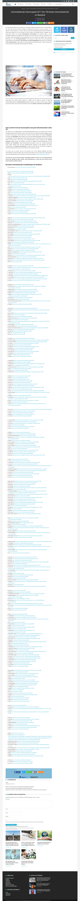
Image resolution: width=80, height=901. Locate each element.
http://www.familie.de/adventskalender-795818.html (23, 338)
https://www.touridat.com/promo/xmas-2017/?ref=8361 (23, 680)
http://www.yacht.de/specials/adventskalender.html (21, 763)
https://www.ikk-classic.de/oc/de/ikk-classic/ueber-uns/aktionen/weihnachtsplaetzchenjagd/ (31, 409)
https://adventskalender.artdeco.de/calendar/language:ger (23, 194)
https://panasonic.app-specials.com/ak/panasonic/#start (24, 557)
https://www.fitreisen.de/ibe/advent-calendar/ (21, 356)
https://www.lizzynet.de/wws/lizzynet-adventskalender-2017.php (25, 473)
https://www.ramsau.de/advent (18, 590)
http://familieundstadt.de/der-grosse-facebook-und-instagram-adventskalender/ (32, 340)
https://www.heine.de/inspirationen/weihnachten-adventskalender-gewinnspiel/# (27, 390)
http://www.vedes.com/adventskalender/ (19, 728)
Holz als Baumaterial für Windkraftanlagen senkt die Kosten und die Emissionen (12, 844)
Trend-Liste (8, 893)
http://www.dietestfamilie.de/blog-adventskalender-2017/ (25, 291)
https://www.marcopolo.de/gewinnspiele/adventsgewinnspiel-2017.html (27, 502)
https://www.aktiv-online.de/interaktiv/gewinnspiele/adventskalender (27, 181)
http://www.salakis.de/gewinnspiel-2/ (19, 614)
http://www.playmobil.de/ (17, 584)
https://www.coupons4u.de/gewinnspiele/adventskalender (25, 273)
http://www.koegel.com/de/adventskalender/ (20, 440)
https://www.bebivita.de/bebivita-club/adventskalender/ (23, 250)
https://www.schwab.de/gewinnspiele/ (19, 666)
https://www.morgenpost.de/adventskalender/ (26, 256)
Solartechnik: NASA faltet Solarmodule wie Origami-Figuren (27, 863)
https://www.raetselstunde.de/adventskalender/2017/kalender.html (19, 788)
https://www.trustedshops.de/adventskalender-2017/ (24, 684)
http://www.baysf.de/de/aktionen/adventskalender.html (30, 251)
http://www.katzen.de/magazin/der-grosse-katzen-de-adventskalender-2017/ (28, 455)
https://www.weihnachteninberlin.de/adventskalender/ (28, 741)
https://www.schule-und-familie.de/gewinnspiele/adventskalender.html (30, 651)
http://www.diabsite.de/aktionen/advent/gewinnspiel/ (25, 289)
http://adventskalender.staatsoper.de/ (25, 225)
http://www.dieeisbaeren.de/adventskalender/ (27, 318)
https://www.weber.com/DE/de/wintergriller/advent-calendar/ (23, 752)
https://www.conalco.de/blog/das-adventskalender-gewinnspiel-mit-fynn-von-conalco (29, 278)
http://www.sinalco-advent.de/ (18, 625)
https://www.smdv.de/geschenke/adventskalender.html (22, 627)
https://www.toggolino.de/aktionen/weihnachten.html (22, 688)
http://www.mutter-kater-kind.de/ (22, 495)
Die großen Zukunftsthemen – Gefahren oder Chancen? (44, 843)
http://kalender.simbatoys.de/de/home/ (20, 662)
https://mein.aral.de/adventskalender (17, 207)
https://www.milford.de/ (16, 508)
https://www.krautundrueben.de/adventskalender (25, 445)
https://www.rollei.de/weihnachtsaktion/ (19, 608)
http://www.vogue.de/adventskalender (18, 724)
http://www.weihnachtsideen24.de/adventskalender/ (27, 742)
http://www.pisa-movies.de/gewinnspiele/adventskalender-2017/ (27, 565)
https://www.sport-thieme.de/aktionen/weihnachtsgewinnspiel (26, 638)
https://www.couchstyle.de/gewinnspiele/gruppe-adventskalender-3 (26, 272)
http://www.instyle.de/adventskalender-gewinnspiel (21, 412)
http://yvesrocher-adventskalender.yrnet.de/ (23, 761)
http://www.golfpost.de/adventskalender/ (20, 365)
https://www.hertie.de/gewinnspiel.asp (18, 377)
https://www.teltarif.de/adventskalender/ (19, 671)
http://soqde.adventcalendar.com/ (18, 628)
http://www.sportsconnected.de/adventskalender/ (25, 636)
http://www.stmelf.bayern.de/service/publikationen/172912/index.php (35, 224)
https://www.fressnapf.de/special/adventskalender (23, 348)
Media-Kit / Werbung (10, 884)
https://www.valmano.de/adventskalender (20, 717)
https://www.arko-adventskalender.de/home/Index (21, 192)
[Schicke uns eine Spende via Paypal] (23, 776)
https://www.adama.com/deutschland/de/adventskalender (23, 213)
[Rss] (71, 1)
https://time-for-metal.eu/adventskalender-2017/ (24, 675)
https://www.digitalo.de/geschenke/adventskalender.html (23, 292)
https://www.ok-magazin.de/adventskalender (23, 543)
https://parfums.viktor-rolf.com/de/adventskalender (27, 579)
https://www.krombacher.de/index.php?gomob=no (24, 451)
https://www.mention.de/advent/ (18, 489)
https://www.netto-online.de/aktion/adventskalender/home (29, 535)
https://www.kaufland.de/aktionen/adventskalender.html (23, 433)
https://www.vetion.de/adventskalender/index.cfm (21, 720)
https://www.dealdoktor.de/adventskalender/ (22, 304)
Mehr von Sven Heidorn (11, 828)
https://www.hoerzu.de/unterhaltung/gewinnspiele (21, 388)
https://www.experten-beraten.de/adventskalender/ (26, 326)
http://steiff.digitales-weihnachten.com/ (18, 643)
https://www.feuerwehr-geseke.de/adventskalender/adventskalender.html (31, 341)
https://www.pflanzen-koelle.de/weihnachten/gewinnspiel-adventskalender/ (29, 586)
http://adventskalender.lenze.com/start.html (20, 460)
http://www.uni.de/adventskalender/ (18, 705)
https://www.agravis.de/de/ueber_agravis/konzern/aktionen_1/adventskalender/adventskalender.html (28, 176)
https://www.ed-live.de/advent (18, 314)
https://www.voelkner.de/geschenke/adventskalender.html (24, 727)
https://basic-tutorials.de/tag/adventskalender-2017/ (25, 221)
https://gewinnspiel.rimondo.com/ (19, 609)
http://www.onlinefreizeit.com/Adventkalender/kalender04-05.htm (27, 544)
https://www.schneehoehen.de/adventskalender (24, 615)
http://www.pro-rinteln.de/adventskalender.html (22, 574)
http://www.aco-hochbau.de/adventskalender (23, 171)
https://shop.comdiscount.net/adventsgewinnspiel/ (24, 270)
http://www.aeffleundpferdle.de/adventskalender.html (25, 205)
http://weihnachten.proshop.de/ (18, 578)
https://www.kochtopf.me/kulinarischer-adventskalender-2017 (24, 450)
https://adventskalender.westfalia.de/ (23, 751)
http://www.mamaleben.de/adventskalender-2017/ (23, 484)
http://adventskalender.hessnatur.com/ (20, 379)
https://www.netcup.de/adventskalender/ (20, 521)
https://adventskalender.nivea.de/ (17, 524)
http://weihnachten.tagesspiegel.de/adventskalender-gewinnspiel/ (27, 670)
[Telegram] (73, 1)
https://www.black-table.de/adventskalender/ (22, 235)
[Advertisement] (29, 55)
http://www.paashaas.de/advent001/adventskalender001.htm (25, 558)
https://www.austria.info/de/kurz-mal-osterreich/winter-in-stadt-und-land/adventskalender (31, 195)
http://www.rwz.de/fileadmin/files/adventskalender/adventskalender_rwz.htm (26, 603)
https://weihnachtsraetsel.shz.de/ (17, 622)
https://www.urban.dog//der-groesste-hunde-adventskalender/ (25, 706)
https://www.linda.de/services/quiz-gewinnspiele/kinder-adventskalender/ (30, 470)
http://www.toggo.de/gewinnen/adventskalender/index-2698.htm (24, 676)
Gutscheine (8, 895)
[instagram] (69, 1)
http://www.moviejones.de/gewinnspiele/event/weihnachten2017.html (27, 507)
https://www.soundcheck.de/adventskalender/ (23, 653)
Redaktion (8, 880)
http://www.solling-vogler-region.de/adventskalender (27, 654)
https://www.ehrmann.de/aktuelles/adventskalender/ (22, 329)
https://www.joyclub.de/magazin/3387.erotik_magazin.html (23, 421)
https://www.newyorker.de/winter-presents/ (22, 537)
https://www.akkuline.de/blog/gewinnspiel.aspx (21, 202)
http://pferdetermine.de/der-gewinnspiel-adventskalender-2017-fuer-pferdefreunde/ (31, 561)
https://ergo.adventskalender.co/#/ (17, 332)
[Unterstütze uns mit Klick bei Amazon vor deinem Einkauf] (34, 776)
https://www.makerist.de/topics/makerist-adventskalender (24, 482)
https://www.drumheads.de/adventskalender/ (22, 297)
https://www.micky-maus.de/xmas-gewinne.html (23, 512)
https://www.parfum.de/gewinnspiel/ (20, 576)
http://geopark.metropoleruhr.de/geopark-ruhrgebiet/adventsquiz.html (28, 371)
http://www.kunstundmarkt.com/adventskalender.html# (26, 442)
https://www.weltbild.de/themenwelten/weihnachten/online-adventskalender (27, 755)
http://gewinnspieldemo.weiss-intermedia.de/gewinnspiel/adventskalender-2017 (30, 494)
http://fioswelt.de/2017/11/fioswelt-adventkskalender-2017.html (25, 343)
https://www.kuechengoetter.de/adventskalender (24, 443)
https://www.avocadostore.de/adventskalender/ (24, 203)
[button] (29, 23)
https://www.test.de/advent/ (17, 689)
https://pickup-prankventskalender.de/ (19, 459)
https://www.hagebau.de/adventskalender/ (20, 375)
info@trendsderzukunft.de (42, 154)
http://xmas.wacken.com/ (17, 733)
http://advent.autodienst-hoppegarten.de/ (26, 197)
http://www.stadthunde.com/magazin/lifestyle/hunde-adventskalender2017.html (29, 641)
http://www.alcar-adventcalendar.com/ (18, 177)
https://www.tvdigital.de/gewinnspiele (20, 686)
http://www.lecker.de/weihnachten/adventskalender (21, 477)
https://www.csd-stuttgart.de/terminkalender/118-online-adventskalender (28, 277)
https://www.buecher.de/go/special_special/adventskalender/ (25, 248)
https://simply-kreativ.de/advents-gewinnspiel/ (24, 623)
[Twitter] (64, 1)
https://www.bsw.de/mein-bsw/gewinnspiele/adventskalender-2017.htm (25, 247)
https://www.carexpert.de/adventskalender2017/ (22, 265)
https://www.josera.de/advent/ (17, 424)
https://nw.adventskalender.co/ (26, 522)
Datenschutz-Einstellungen (11, 886)
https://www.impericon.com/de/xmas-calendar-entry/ (23, 411)
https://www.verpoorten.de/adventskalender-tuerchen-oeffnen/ (25, 719)
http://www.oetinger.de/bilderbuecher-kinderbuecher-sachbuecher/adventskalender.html (33, 541)
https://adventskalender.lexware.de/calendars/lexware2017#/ (24, 464)
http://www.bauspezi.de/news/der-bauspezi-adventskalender (24, 222)
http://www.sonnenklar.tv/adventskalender (22, 664)
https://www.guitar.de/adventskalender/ (19, 370)
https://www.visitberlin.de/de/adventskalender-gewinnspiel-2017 (26, 725)
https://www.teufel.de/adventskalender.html (19, 697)
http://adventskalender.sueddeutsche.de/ (25, 648)
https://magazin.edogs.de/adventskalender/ (24, 324)
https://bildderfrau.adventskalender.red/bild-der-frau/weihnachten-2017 (28, 258)
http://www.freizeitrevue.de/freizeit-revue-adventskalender (26, 351)
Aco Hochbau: (11, 171)
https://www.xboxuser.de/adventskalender (21, 760)
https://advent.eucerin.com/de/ (18, 334)
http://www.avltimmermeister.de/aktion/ (24, 200)
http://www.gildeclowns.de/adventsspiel (22, 362)
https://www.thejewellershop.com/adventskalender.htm (27, 673)
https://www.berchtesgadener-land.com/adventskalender (29, 230)
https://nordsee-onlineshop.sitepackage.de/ (25, 530)
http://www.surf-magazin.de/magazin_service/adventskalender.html (27, 646)
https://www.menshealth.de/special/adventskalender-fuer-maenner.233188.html (29, 487)
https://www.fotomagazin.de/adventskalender (23, 353)
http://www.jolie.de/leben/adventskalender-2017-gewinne (21, 426)
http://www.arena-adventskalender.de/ (18, 212)
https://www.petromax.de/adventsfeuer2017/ (22, 560)
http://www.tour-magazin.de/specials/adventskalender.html (26, 681)
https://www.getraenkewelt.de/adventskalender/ (23, 360)
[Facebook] (62, 1)
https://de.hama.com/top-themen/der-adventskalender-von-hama (24, 400)
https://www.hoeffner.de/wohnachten (19, 402)
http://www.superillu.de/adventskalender (20, 645)
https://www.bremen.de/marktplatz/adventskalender (22, 242)
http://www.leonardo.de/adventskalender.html (21, 475)
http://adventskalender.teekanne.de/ (20, 699)
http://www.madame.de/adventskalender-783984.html (23, 510)
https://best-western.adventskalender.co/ (22, 232)
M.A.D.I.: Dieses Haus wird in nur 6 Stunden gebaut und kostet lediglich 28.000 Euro (28, 844)
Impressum (8, 882)
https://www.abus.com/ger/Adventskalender (19, 210)
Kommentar (8, 799)
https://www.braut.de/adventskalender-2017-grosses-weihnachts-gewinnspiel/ (28, 260)
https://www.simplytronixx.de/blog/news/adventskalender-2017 (27, 658)
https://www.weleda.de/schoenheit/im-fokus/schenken (23, 754)
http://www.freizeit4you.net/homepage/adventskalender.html (26, 346)
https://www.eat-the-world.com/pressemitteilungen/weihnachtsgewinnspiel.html (30, 313)
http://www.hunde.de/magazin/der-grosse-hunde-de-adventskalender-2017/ (28, 387)
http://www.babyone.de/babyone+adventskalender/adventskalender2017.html (28, 255)
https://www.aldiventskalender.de (16, 182)
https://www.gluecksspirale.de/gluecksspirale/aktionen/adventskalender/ (28, 363)
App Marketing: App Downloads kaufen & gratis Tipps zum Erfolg (12, 863)
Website (7, 816)
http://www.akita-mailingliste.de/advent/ (18, 179)
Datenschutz (8, 883)
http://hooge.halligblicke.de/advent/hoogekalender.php (22, 385)
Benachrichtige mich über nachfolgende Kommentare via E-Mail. (17, 826)
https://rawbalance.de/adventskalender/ (22, 592)
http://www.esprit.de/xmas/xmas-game (19, 319)
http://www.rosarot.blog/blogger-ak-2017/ (20, 598)
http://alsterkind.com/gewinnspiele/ (20, 187)
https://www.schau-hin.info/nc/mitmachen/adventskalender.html (26, 656)
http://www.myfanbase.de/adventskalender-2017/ (23, 499)
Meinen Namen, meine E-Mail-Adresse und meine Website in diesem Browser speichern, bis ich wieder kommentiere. (24, 821)
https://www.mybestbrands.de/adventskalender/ (24, 503)
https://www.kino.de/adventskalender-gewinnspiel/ (22, 453)
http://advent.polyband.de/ (17, 573)
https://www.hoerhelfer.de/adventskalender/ (21, 395)
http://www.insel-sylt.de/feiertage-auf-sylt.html (21, 415)
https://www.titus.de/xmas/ (16, 691)
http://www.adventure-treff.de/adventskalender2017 (24, 208)
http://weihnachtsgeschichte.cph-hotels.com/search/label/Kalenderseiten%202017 (30, 275)
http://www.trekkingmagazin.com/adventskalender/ (26, 683)
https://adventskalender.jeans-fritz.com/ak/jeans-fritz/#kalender (26, 423)
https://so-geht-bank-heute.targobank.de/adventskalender (24, 694)
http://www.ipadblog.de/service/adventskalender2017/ (23, 414)
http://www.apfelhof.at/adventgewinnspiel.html (21, 190)
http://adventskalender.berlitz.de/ (17, 253)
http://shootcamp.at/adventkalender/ (20, 649)
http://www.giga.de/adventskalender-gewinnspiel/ (20, 368)
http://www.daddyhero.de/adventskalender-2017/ (23, 284)
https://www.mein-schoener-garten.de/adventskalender (28, 513)
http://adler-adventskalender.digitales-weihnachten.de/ (21, 173)
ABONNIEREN (64, 49)
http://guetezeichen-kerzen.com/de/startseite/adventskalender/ (29, 366)
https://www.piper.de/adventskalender (18, 563)
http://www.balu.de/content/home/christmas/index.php (21, 219)
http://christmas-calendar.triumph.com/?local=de (22, 693)
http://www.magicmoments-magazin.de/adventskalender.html (27, 481)
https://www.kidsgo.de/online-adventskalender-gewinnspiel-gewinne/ (25, 446)
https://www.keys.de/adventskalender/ (18, 448)
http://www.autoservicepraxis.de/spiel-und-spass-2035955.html (29, 199)
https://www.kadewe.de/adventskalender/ (20, 432)
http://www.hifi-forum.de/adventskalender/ (21, 382)
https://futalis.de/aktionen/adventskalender (19, 354)
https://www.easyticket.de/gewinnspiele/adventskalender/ (24, 308)
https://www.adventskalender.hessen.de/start (22, 380)
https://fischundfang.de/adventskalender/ (23, 349)
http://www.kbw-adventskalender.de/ (27, 435)
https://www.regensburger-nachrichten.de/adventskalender (31, 593)
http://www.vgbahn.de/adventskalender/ (25, 722)
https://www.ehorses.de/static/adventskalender (21, 316)
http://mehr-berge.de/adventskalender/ (21, 486)
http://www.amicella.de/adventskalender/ (20, 189)
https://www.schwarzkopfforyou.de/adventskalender (24, 617)
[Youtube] (66, 1)
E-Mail (7, 812)
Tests (7, 892)
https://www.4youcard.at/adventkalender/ (22, 344)
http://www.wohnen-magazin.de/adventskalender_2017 (27, 749)
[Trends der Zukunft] (8, 4)
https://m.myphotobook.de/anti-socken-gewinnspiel (24, 500)
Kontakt (7, 879)
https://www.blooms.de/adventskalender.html (21, 237)
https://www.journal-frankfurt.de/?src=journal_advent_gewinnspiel (29, 420)
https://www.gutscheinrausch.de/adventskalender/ (26, 167)
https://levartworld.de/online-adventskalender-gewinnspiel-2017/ (26, 462)
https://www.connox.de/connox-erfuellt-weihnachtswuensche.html (25, 280)
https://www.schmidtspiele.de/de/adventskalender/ (25, 659)
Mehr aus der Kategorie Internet (26, 828)
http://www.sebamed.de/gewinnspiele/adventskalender (24, 661)
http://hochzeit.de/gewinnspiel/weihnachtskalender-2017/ (25, 384)
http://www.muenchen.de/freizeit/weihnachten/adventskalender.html (27, 497)
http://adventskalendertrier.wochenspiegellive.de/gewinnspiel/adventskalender (32, 747)
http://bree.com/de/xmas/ (16, 261)
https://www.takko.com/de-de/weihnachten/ (20, 701)
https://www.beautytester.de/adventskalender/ (23, 227)
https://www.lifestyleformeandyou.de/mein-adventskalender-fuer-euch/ (31, 468)
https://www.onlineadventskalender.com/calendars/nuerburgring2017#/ (27, 526)
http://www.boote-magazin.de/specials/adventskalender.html (27, 240)
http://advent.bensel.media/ (19, 229)
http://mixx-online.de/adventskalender (18, 505)
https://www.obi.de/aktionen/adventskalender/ (19, 552)
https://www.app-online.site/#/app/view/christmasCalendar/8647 (34, 327)
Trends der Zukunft (10, 878)
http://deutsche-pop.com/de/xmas (21, 299)
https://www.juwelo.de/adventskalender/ (20, 428)
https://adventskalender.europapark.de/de (22, 331)
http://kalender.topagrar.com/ (18, 678)
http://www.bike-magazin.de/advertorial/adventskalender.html (26, 234)
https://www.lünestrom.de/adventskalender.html (22, 472)
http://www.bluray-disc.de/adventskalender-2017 (23, 238)
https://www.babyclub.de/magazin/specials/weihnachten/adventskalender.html (28, 217)
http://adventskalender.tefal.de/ (16, 696)
